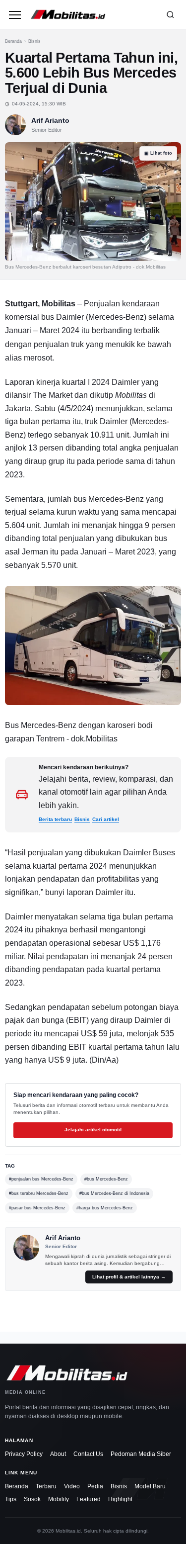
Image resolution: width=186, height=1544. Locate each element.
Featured (88, 1499)
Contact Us (88, 1454)
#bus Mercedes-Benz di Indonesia (114, 1193)
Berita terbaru (55, 819)
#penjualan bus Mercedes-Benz (41, 1179)
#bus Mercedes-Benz (106, 1179)
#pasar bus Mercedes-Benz (37, 1207)
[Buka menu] (15, 14)
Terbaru (46, 1486)
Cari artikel (105, 819)
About (58, 1454)
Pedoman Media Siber (141, 1454)
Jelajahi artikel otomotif (93, 1129)
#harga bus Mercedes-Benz (104, 1207)
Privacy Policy (24, 1454)
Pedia (95, 1486)
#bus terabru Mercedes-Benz (38, 1193)
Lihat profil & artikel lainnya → (129, 1276)
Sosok (32, 1499)
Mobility (58, 1499)
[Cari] (170, 14)
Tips (10, 1499)
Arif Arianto (50, 120)
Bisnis (34, 41)
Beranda (13, 41)
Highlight (120, 1499)
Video (72, 1486)
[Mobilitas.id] (92, 14)
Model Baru (150, 1486)
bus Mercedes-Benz (108, 499)
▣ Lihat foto (158, 153)
